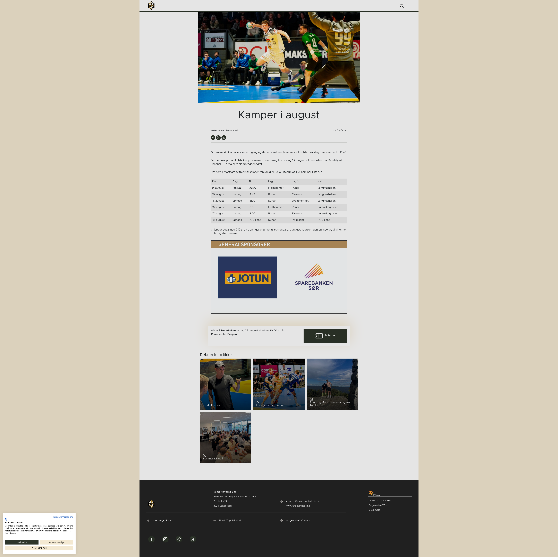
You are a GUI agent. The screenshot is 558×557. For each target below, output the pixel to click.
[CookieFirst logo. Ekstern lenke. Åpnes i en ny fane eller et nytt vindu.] (6, 519)
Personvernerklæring (63, 516)
